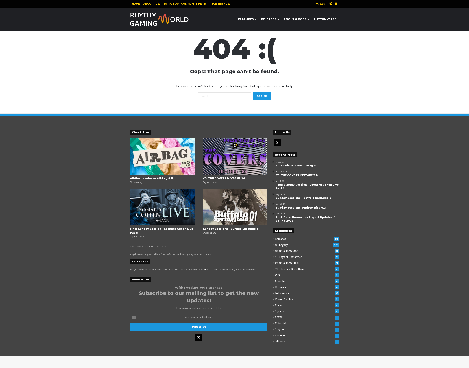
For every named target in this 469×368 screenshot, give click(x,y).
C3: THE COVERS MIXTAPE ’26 (224, 178)
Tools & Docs (295, 19)
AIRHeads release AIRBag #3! (151, 178)
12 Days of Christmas (288, 257)
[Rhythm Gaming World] (159, 19)
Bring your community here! (185, 3)
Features (246, 19)
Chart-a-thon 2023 (287, 263)
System (279, 311)
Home (136, 3)
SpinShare (281, 281)
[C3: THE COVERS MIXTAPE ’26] (235, 156)
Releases (268, 19)
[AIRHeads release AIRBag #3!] (162, 156)
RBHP (278, 317)
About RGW (151, 3)
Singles (279, 329)
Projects (280, 335)
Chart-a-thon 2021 (287, 251)
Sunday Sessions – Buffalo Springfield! (231, 228)
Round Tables (284, 299)
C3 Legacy (281, 245)
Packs (278, 305)
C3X (277, 275)
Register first (206, 269)
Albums (280, 341)
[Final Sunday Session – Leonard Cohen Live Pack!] (162, 207)
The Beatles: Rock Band (290, 269)
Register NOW (220, 3)
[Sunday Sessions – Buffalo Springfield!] (235, 207)
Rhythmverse (325, 19)
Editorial (280, 323)
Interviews (282, 293)
